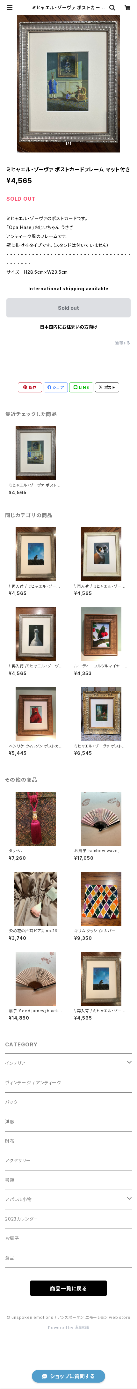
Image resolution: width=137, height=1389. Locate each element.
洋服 (10, 1121)
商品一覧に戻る (68, 1288)
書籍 (10, 1180)
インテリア (15, 1063)
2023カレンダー (21, 1219)
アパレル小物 (18, 1199)
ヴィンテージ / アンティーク (33, 1082)
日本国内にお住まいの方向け (68, 327)
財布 (10, 1141)
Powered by (61, 1327)
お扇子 (12, 1238)
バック (11, 1102)
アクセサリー (18, 1160)
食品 (10, 1257)
